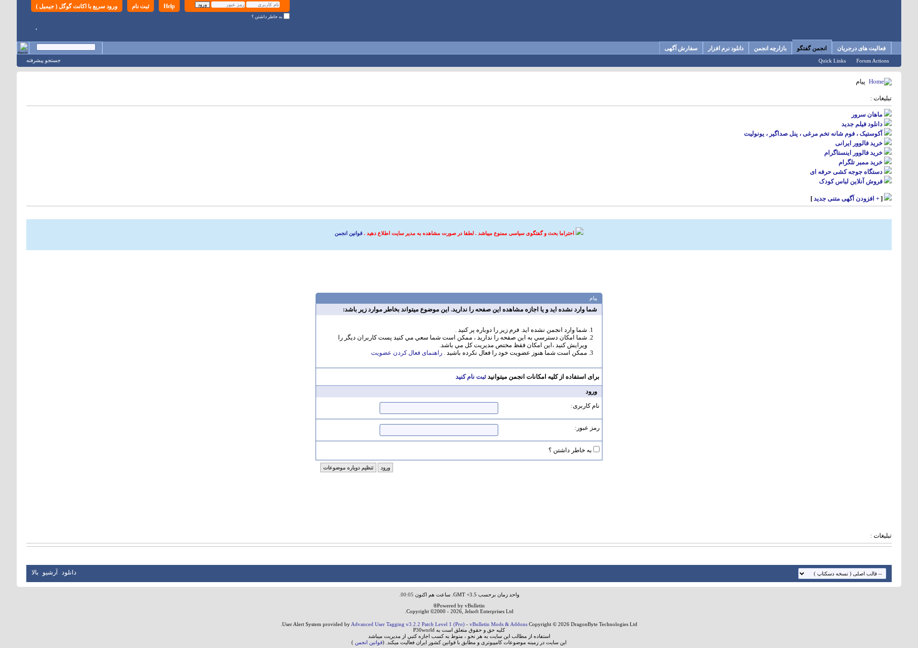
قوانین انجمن (348, 233)
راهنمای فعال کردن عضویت (406, 352)
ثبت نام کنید (471, 376)
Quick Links (832, 61)
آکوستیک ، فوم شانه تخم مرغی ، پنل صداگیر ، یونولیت (813, 133)
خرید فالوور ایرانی (859, 143)
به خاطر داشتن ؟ (267, 16)
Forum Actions (872, 61)
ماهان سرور (867, 114)
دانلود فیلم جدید (862, 123)
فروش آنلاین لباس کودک (851, 181)
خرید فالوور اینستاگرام (853, 152)
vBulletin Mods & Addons (498, 624)
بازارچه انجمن (770, 48)
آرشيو (50, 572)
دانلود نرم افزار (725, 48)
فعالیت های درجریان (861, 48)
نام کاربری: (585, 405)
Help (169, 6)
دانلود (69, 572)
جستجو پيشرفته (43, 60)
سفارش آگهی (681, 48)
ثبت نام (140, 6)
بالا (35, 572)
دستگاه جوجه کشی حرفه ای (846, 171)
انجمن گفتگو (812, 48)
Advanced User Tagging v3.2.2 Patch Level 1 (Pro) (408, 624)
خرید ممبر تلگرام (861, 162)
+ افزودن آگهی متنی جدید (846, 198)
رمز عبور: (587, 427)
